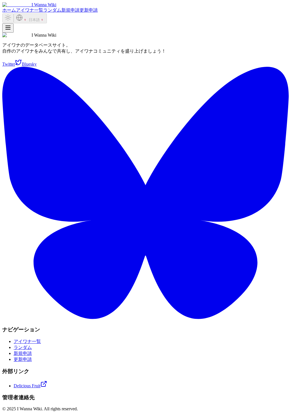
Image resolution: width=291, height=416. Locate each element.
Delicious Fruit (27, 385)
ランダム (52, 10)
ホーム (9, 10)
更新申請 (89, 10)
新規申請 (70, 10)
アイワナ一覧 (29, 10)
